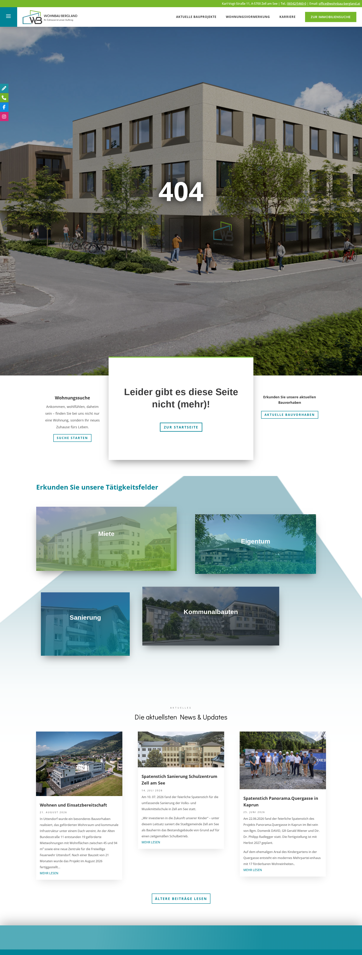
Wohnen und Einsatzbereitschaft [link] (73, 805)
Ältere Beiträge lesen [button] (181, 898)
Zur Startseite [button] (181, 427)
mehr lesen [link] (49, 873)
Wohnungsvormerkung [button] (248, 17)
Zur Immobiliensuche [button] (331, 17)
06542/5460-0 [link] (296, 4)
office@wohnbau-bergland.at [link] (339, 4)
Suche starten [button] (72, 438)
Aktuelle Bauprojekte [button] (196, 17)
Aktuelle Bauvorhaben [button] (290, 415)
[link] (50, 24)
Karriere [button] (287, 17)
